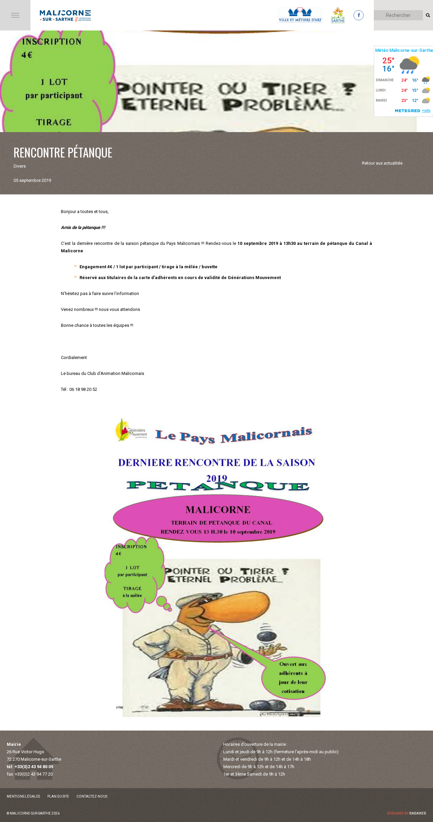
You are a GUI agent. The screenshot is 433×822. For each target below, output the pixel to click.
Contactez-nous (91, 796)
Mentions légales (23, 796)
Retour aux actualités (382, 163)
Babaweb (417, 813)
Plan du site (58, 796)
